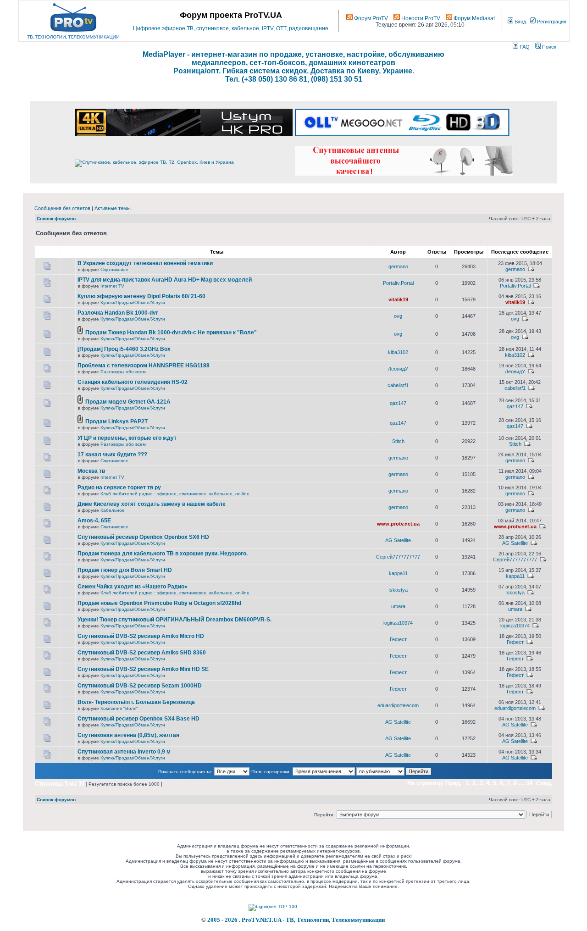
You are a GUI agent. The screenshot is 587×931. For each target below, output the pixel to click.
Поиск (548, 47)
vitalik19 (398, 299)
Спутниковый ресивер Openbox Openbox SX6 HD (143, 537)
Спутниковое (114, 269)
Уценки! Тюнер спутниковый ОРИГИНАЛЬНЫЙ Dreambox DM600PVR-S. (174, 619)
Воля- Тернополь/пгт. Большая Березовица (136, 702)
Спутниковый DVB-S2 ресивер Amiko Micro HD (141, 636)
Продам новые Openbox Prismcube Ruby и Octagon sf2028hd (159, 603)
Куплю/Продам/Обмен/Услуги (132, 302)
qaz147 (398, 403)
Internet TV (112, 285)
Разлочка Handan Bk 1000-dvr (118, 313)
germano (398, 266)
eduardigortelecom (398, 705)
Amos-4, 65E (94, 520)
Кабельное (112, 510)
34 (529, 783)
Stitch (398, 441)
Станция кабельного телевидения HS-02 (133, 382)
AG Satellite (398, 540)
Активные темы (112, 208)
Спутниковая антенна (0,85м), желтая (128, 735)
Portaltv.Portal (398, 283)
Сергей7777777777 (398, 557)
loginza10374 (398, 623)
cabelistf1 (398, 385)
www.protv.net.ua (398, 523)
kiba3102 (398, 352)
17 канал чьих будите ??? (112, 454)
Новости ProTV (420, 18)
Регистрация (551, 21)
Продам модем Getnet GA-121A (128, 402)
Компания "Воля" (119, 708)
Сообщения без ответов (62, 208)
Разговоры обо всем (123, 371)
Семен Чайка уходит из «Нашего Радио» (133, 586)
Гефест (398, 639)
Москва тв (91, 471)
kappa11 (398, 573)
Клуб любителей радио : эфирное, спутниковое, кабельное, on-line (174, 493)
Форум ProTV (370, 18)
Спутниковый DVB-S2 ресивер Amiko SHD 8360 (142, 652)
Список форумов (56, 218)
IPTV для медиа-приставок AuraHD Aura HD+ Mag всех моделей (165, 280)
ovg (398, 316)
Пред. (453, 783)
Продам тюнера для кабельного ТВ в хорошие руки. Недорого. (163, 553)
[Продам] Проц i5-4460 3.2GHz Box (124, 349)
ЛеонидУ (398, 368)
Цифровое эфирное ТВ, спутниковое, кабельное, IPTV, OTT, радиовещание (230, 28)
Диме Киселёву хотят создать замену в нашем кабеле (152, 504)
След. (544, 783)
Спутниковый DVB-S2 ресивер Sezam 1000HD (140, 685)
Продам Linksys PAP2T (116, 421)
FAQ (524, 47)
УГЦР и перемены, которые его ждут (127, 438)
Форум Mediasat (473, 18)
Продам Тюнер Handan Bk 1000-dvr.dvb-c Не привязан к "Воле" (171, 332)
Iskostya (398, 590)
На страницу (425, 783)
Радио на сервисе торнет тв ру (119, 487)
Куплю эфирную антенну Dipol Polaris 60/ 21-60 (141, 296)
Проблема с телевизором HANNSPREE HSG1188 (144, 365)
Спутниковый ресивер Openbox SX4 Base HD (138, 718)
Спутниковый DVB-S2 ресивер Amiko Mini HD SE (143, 669)
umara (398, 606)
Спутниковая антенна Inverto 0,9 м (124, 751)
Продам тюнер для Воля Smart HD (125, 570)
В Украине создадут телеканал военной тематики (145, 263)
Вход (519, 21)
